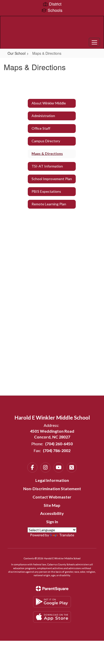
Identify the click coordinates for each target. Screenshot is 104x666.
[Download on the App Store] (52, 617)
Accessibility (52, 513)
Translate (66, 535)
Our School (16, 53)
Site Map (52, 505)
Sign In (52, 521)
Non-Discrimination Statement (52, 488)
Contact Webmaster (52, 496)
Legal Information (52, 480)
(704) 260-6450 (59, 443)
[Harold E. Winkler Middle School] (52, 28)
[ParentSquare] (52, 588)
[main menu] (94, 42)
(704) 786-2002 (56, 450)
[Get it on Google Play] (52, 601)
